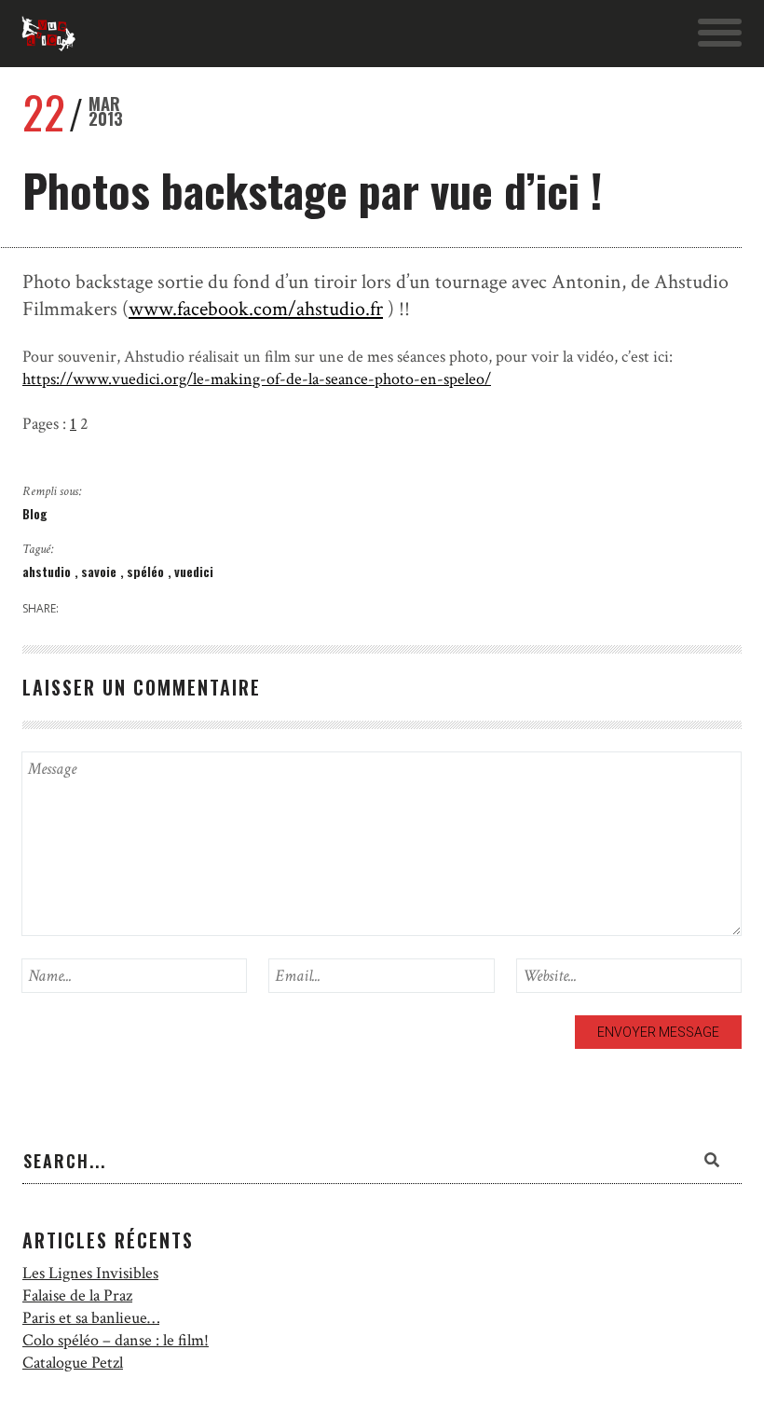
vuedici (193, 571)
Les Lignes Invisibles (90, 1273)
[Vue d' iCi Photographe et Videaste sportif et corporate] (48, 33)
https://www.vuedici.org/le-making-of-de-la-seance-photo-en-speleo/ (256, 379)
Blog (35, 513)
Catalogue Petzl (72, 1362)
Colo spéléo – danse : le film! (115, 1340)
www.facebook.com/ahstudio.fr (256, 309)
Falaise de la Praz (77, 1295)
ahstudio (48, 571)
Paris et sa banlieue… (90, 1318)
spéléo (147, 571)
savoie (100, 571)
